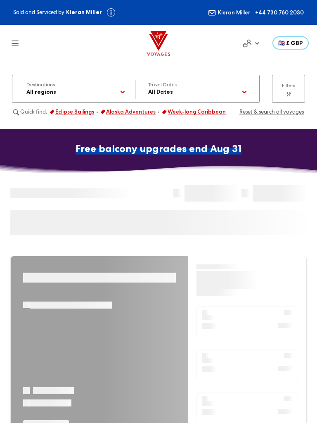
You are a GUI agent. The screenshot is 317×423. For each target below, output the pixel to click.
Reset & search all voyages (271, 111)
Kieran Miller (234, 12)
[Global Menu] (10, 43)
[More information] (111, 12)
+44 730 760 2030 (279, 12)
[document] (250, 43)
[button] (290, 43)
